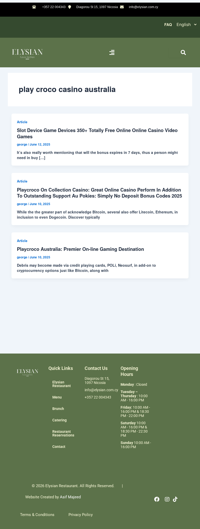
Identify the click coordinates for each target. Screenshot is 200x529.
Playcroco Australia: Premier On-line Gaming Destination (80, 248)
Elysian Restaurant (61, 384)
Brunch (58, 409)
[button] (112, 52)
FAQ (168, 24)
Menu (57, 397)
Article (22, 122)
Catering (59, 420)
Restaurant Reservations (63, 433)
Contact (58, 447)
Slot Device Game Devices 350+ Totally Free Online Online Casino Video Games (97, 133)
